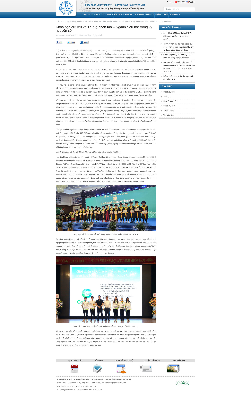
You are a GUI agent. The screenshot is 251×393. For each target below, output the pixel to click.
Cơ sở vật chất (169, 106)
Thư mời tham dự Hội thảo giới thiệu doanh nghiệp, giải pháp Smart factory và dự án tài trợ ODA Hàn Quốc (178, 47)
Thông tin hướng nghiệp (87, 35)
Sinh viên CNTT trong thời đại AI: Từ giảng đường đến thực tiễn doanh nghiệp (177, 36)
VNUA (92, 15)
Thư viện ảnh (168, 115)
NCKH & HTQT (129, 15)
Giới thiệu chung (169, 92)
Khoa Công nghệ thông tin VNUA (71, 22)
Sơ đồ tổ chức (168, 111)
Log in (171, 2)
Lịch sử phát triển (170, 101)
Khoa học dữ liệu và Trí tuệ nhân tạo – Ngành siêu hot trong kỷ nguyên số (143, 22)
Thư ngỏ (166, 97)
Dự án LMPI (174, 15)
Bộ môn (140, 15)
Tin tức (109, 15)
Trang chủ (86, 15)
